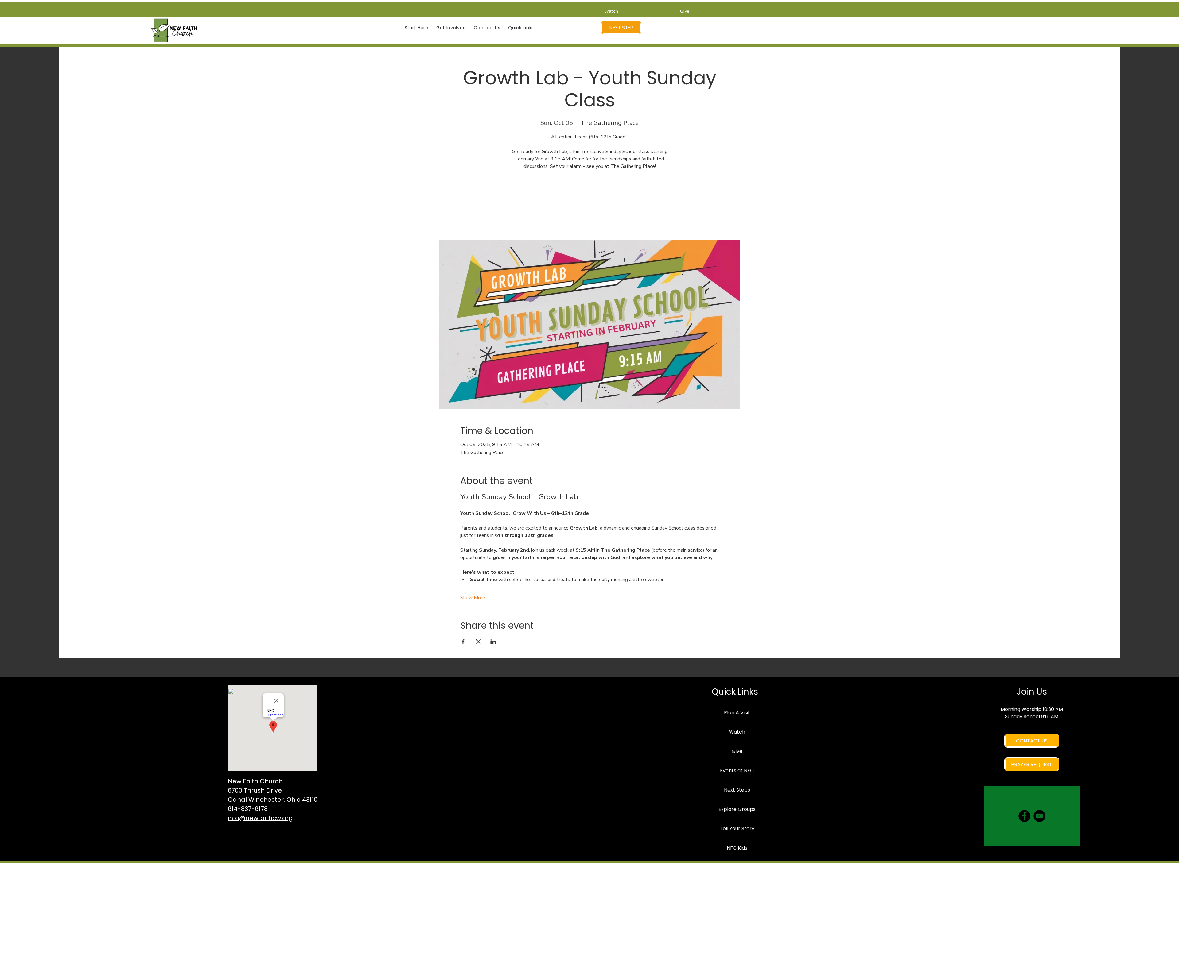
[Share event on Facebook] (463, 641)
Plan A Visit (737, 712)
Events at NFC (737, 770)
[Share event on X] (478, 641)
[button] (416, 27)
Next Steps (737, 789)
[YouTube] (1039, 816)
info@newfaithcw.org (260, 818)
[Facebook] (1024, 816)
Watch (737, 731)
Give (737, 751)
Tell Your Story (737, 828)
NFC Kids (737, 847)
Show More (472, 597)
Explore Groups (737, 809)
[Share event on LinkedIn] (493, 641)
